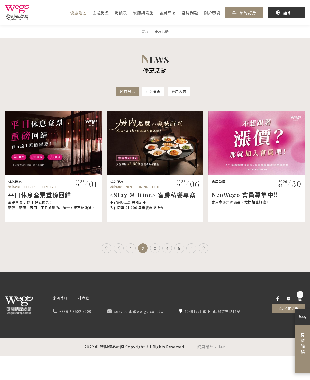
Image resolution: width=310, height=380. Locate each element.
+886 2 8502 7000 (75, 311)
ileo (221, 347)
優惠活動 (78, 12)
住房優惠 (153, 91)
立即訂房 (291, 308)
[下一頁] (191, 248)
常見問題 (190, 12)
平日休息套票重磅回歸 (39, 195)
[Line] (288, 298)
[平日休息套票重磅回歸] (53, 143)
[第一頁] (106, 248)
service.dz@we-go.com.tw (138, 311)
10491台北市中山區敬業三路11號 (213, 311)
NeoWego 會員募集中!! (245, 194)
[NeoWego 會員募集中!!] (256, 143)
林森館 (83, 298)
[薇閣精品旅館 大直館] (19, 305)
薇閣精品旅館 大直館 (17, 12)
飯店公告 (178, 91)
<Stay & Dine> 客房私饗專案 (153, 195)
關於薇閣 (212, 12)
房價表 (121, 12)
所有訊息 (127, 91)
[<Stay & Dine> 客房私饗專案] (155, 143)
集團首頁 (60, 298)
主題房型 (101, 12)
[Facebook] (277, 298)
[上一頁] (119, 248)
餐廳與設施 (143, 12)
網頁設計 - (207, 347)
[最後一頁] (203, 248)
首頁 (144, 31)
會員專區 (167, 12)
